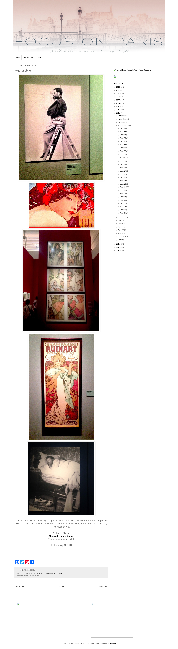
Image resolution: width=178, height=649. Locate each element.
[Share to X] (27, 570)
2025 (118, 90)
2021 (118, 103)
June (120, 224)
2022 (118, 100)
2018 (118, 113)
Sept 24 (123, 145)
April (120, 230)
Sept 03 (123, 210)
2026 (118, 87)
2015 (118, 251)
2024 (118, 94)
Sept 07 (123, 197)
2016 (118, 247)
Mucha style (124, 157)
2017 (118, 244)
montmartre (61, 573)
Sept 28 (123, 132)
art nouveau (28, 573)
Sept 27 (123, 135)
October (121, 122)
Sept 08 (123, 194)
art (22, 573)
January (121, 240)
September (122, 126)
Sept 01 (123, 213)
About (39, 57)
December (122, 116)
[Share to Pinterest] (33, 570)
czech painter (38, 573)
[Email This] (21, 570)
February (121, 237)
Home (17, 57)
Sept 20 (123, 161)
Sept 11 (123, 187)
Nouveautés (28, 57)
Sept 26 (123, 138)
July (120, 220)
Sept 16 (123, 174)
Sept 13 (123, 184)
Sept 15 (123, 177)
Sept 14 (123, 181)
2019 (118, 110)
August (121, 217)
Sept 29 (123, 128)
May (120, 227)
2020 (118, 106)
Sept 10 (123, 190)
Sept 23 (123, 148)
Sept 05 (123, 203)
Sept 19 (123, 164)
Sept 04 (123, 207)
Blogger (113, 644)
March (120, 233)
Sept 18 (123, 168)
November (122, 119)
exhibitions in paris (50, 573)
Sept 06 (123, 200)
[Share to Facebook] (30, 570)
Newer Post (19, 587)
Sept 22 (123, 151)
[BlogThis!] (24, 570)
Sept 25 (123, 141)
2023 (118, 97)
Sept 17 (123, 171)
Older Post (103, 587)
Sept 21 (123, 154)
